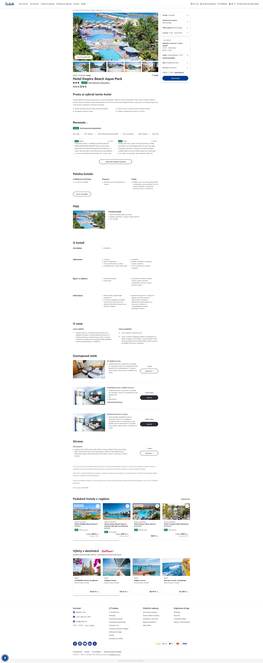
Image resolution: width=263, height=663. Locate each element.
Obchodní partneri (116, 619)
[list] (87, 123)
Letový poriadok (168, 58)
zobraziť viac (185, 499)
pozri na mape (82, 194)
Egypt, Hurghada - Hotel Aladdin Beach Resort (86, 505)
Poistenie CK (114, 625)
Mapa (88, 75)
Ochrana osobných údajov (119, 629)
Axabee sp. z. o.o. (115, 654)
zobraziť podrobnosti (114, 402)
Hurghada (99, 10)
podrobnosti (179, 72)
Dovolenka (76, 10)
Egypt (93, 10)
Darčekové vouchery (150, 619)
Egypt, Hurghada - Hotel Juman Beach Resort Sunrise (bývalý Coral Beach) (115, 505)
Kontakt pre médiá (116, 638)
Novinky (177, 615)
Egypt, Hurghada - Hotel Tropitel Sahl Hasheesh (175, 505)
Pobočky (112, 615)
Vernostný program (150, 612)
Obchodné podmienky (117, 622)
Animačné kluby (180, 619)
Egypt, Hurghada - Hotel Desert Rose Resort (145, 505)
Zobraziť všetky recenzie (116, 162)
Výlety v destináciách (182, 622)
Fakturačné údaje (115, 632)
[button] (5, 658)
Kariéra (111, 635)
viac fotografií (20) (83, 57)
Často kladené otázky (151, 615)
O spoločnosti (114, 612)
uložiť (156, 75)
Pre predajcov (96, 652)
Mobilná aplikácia (149, 622)
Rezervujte (175, 78)
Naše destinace (85, 10)
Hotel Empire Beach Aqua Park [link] (112, 10)
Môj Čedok (147, 625)
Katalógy (177, 612)
